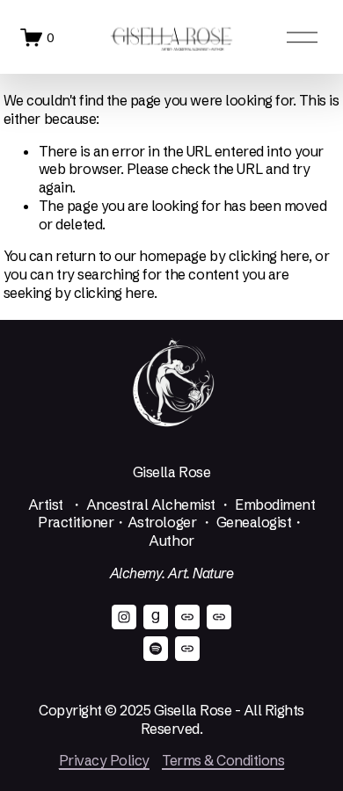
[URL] (187, 617)
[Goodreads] (155, 617)
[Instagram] (124, 617)
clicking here (269, 256)
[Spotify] (155, 648)
